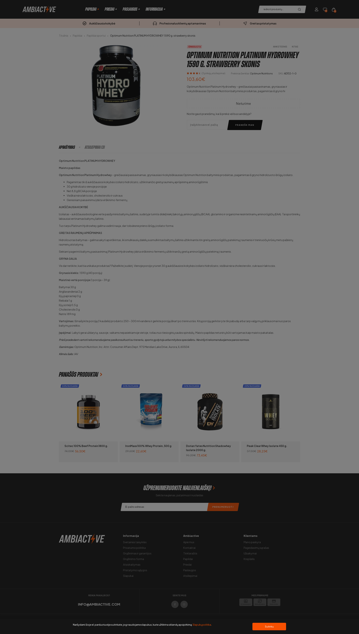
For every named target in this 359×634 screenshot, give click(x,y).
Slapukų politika (202, 624)
